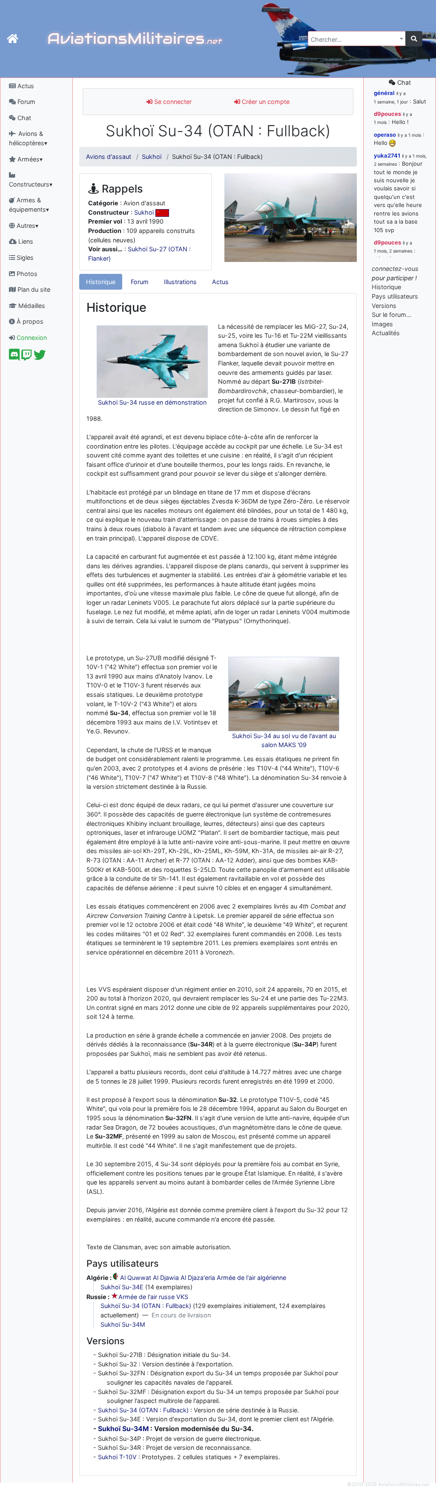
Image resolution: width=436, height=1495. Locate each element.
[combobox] (357, 38)
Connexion (31, 337)
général (384, 92)
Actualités (386, 332)
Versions (384, 305)
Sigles (24, 257)
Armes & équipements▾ (29, 204)
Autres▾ (26, 225)
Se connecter (172, 101)
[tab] (100, 282)
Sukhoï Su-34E (121, 1287)
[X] (40, 357)
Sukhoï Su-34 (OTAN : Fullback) (145, 1305)
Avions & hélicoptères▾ (28, 138)
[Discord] (14, 357)
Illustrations (180, 281)
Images (382, 324)
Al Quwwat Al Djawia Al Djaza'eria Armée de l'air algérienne (203, 1277)
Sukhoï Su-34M (122, 1324)
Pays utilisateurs (395, 296)
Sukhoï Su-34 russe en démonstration (152, 402)
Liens (25, 241)
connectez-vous (395, 268)
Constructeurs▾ (30, 184)
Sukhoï (151, 156)
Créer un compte (265, 101)
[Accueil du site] (12, 39)
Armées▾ (29, 159)
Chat (23, 117)
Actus (25, 85)
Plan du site (33, 289)
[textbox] (354, 40)
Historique (100, 281)
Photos (26, 273)
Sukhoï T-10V (117, 1456)
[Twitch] (26, 357)
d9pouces (387, 113)
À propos (29, 321)
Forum (25, 101)
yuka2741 (387, 155)
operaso (385, 134)
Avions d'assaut (108, 156)
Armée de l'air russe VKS (153, 1296)
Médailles (31, 305)
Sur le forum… (391, 314)
